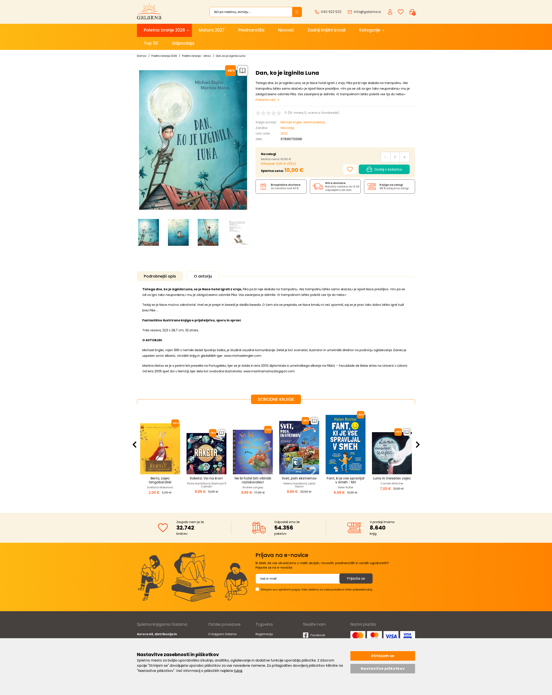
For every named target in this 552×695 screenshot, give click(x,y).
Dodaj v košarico (388, 169)
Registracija (264, 634)
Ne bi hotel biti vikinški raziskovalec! (160, 480)
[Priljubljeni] (400, 12)
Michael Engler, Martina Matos (303, 122)
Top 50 (151, 43)
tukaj (238, 670)
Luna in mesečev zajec (299, 478)
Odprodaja (183, 43)
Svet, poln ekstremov (206, 478)
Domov (141, 56)
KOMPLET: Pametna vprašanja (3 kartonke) (345, 480)
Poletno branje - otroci (196, 56)
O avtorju (203, 276)
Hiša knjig (287, 128)
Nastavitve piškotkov (383, 668)
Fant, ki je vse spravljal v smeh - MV (253, 480)
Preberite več (266, 100)
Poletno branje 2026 (164, 30)
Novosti (286, 30)
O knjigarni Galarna (222, 634)
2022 (284, 133)
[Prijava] (390, 12)
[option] (148, 232)
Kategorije (369, 30)
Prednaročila (251, 30)
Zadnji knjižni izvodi (326, 30)
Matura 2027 (211, 30)
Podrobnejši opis (160, 276)
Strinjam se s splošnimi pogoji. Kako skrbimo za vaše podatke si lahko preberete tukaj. (317, 589)
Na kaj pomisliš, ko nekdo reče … (391, 480)
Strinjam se (382, 655)
